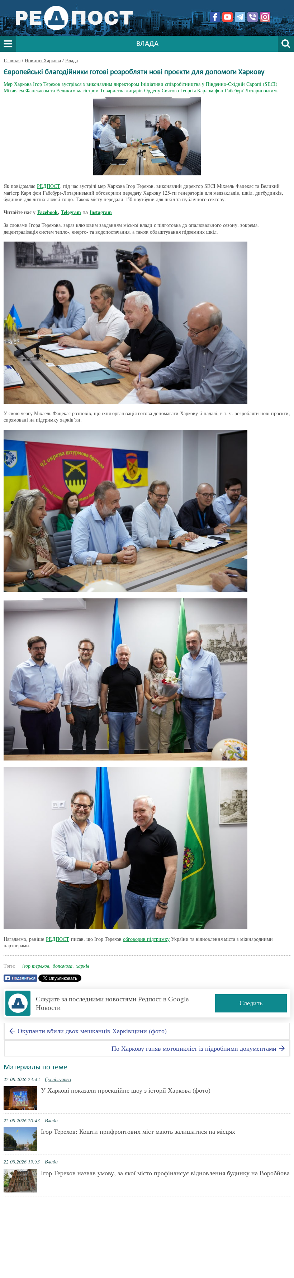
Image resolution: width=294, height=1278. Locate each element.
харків (82, 965)
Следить (251, 1002)
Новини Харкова (43, 60)
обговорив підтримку (146, 939)
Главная (12, 60)
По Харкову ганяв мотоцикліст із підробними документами (195, 1048)
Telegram (71, 212)
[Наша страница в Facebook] (214, 17)
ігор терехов (35, 965)
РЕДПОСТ (48, 186)
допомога (62, 965)
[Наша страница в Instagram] (265, 17)
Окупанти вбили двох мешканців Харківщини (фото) (91, 1030)
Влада (71, 60)
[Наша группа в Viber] (252, 17)
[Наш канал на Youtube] (227, 17)
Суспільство (58, 1079)
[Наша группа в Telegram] (240, 17)
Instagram (101, 212)
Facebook (47, 212)
